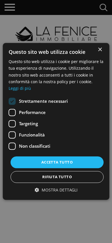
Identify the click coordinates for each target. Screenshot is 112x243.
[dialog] (56, 121)
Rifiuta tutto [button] (57, 177)
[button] (56, 190)
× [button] (100, 50)
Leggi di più (20, 88)
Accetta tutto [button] (57, 162)
